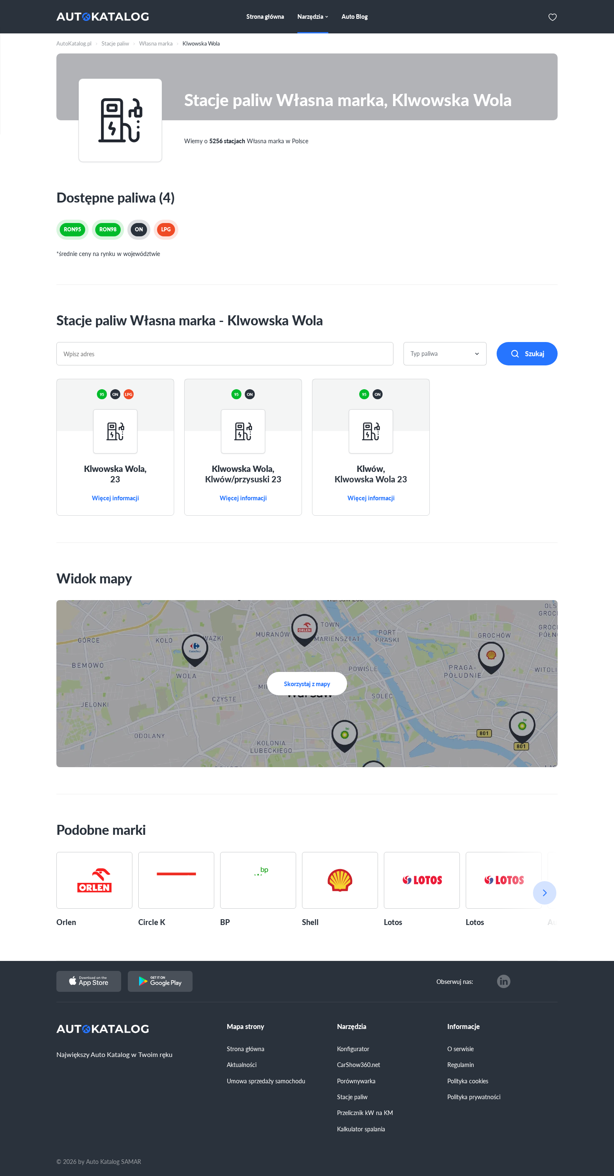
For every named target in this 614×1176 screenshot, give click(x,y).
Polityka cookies (467, 1081)
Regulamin (460, 1064)
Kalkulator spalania (361, 1129)
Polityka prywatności (473, 1096)
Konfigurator (353, 1048)
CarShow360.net (358, 1064)
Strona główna (245, 1048)
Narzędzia (351, 1026)
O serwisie (460, 1048)
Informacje (463, 1026)
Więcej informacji (115, 498)
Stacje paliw (352, 1096)
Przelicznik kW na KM (365, 1112)
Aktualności (241, 1064)
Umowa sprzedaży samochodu (266, 1081)
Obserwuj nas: (454, 981)
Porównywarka (356, 1081)
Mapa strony (245, 1026)
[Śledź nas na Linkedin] (503, 981)
